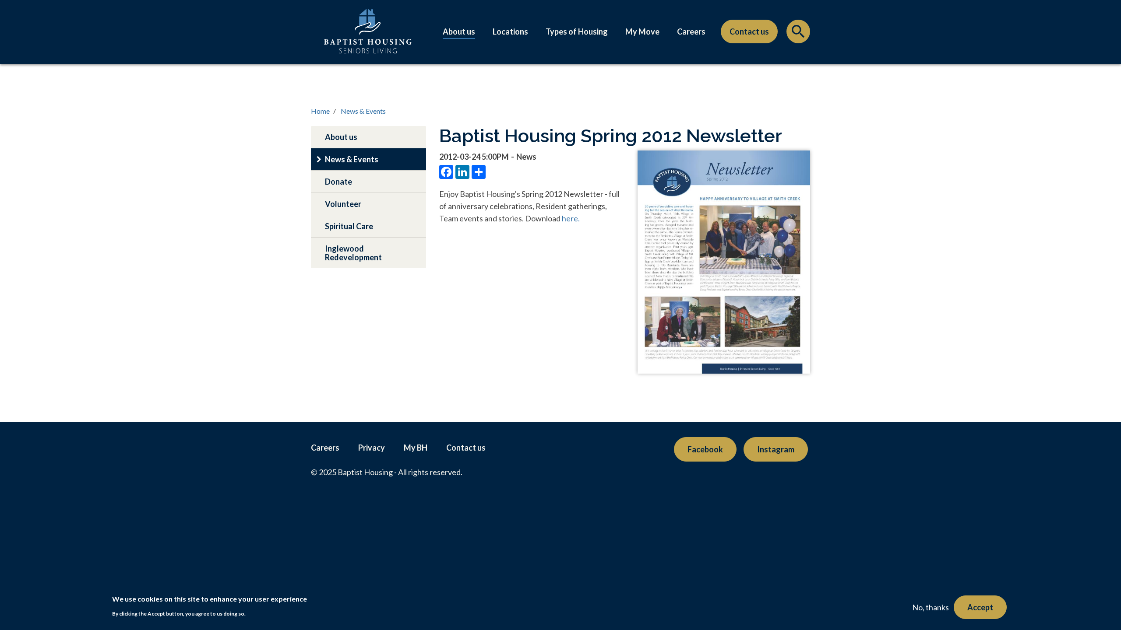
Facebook (705, 449)
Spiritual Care (349, 226)
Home (320, 111)
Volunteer (343, 204)
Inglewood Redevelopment (353, 253)
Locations (510, 31)
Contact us (749, 31)
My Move (642, 31)
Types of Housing (577, 31)
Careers (691, 31)
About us (459, 31)
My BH (415, 447)
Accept (980, 607)
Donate (338, 181)
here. (571, 218)
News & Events (363, 111)
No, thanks (930, 607)
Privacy (371, 447)
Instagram (775, 449)
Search (798, 34)
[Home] (368, 39)
